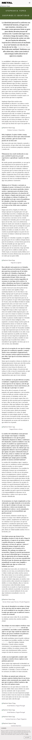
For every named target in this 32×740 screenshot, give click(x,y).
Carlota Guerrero (16, 627)
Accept (27, 737)
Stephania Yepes (24, 47)
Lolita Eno (5, 642)
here (27, 734)
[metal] (7, 3)
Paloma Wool (5, 627)
